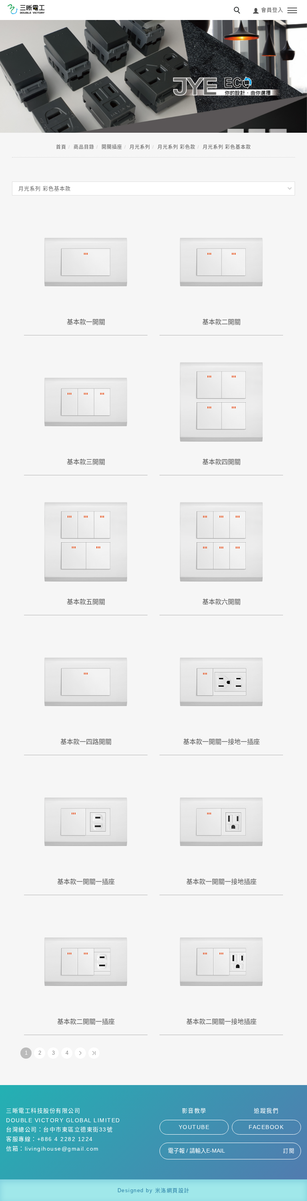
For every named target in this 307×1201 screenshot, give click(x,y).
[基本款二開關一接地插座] (221, 961)
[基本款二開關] (221, 261)
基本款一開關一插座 (86, 881)
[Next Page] (80, 1053)
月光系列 (140, 147)
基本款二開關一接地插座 (221, 1021)
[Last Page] (94, 1053)
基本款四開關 (221, 462)
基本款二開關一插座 (86, 1021)
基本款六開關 (221, 602)
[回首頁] (26, 9)
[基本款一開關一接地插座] (221, 821)
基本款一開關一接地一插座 (221, 741)
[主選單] (292, 11)
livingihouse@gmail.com (62, 1148)
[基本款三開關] (86, 401)
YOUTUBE (194, 1127)
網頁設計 (178, 1190)
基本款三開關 (86, 462)
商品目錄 (84, 147)
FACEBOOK (266, 1127)
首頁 (61, 147)
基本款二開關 (221, 322)
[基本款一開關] (86, 261)
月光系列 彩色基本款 (227, 147)
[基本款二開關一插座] (86, 961)
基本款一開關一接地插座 (221, 881)
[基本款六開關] (221, 541)
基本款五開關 (86, 602)
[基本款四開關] (221, 401)
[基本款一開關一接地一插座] (221, 681)
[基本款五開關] (86, 541)
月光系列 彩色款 (176, 147)
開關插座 (112, 147)
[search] (238, 11)
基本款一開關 (86, 322)
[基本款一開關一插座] (86, 821)
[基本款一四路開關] (86, 681)
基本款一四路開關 (86, 741)
